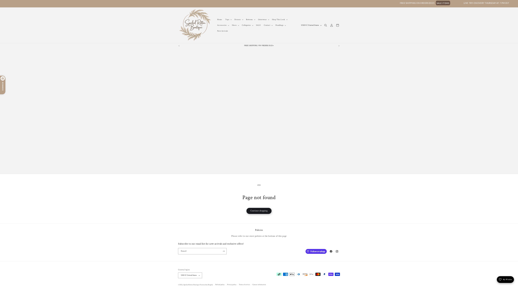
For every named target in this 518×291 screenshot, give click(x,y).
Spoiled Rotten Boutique (191, 285)
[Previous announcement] (179, 45)
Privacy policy (231, 285)
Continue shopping (259, 210)
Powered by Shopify (206, 285)
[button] (228, 19)
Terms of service (244, 285)
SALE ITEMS (417, 3)
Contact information (259, 285)
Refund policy (220, 285)
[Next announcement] (339, 45)
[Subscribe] (223, 251)
